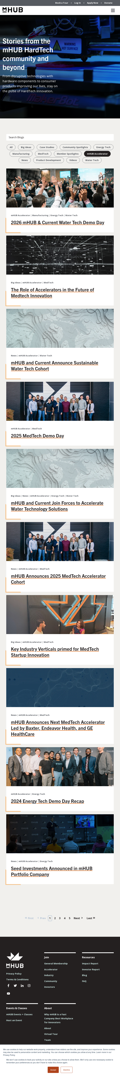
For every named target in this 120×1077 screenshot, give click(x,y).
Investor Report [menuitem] (91, 969)
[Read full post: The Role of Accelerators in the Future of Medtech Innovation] (60, 273)
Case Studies (47, 147)
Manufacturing (21, 153)
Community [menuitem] (50, 981)
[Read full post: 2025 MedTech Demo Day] (60, 420)
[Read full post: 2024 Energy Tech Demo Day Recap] (60, 785)
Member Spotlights (68, 153)
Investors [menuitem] (49, 986)
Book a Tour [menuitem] (61, 2)
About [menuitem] (47, 1028)
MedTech (43, 153)
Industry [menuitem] (49, 975)
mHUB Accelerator (97, 153)
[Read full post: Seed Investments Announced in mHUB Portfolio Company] (60, 852)
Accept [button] (53, 1069)
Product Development (48, 160)
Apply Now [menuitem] (92, 2)
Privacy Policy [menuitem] (14, 973)
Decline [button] (66, 1069)
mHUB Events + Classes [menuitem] (19, 1014)
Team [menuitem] (47, 1039)
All (11, 147)
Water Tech (92, 160)
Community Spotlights (75, 147)
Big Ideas (26, 147)
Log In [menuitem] (77, 2)
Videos (73, 160)
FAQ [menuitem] (84, 981)
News (25, 160)
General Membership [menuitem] (56, 963)
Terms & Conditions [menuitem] (17, 979)
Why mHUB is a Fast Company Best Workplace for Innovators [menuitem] (58, 1018)
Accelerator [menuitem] (51, 969)
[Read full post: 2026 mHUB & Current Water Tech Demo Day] (60, 206)
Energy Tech (103, 147)
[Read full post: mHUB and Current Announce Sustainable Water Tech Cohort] (60, 347)
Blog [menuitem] (84, 975)
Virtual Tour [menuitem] (51, 1034)
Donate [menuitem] (108, 2)
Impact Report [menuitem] (90, 963)
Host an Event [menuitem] (14, 1020)
